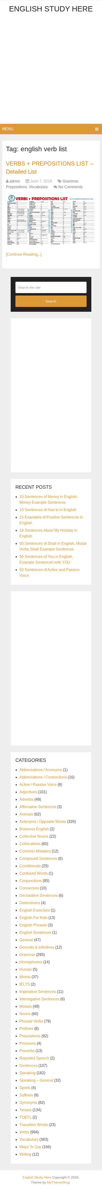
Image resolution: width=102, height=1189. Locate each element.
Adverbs (26, 799)
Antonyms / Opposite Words (42, 822)
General (26, 940)
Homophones (30, 962)
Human (25, 969)
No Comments (70, 187)
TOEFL (25, 1117)
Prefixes (26, 1029)
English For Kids (33, 918)
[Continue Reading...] (24, 254)
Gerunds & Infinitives (36, 947)
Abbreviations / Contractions (43, 777)
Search (51, 301)
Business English (34, 829)
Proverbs (27, 1051)
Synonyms (28, 1103)
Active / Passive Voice (38, 785)
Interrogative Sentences (39, 999)
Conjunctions (30, 881)
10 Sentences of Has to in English (47, 510)
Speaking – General (36, 1080)
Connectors (29, 888)
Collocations (30, 844)
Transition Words (33, 1125)
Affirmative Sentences (37, 807)
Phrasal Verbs (31, 1021)
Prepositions (16, 187)
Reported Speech (34, 1058)
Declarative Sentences (38, 895)
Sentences (28, 1066)
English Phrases (33, 925)
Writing (25, 1154)
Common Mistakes (35, 851)
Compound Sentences (38, 859)
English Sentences (35, 932)
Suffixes (26, 1095)
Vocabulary (38, 187)
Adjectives (28, 792)
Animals (26, 814)
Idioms (25, 977)
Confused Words (33, 873)
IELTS (24, 984)
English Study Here (51, 9)
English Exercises (34, 910)
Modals (25, 1006)
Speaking (27, 1073)
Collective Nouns (33, 836)
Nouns (25, 1014)
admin (14, 181)
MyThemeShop (58, 1182)
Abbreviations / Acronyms (40, 770)
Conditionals (30, 866)
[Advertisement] (51, 70)
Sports (24, 1088)
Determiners (29, 903)
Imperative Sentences (37, 992)
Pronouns (27, 1043)
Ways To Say (30, 1147)
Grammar (70, 181)
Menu (8, 129)
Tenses (25, 1110)
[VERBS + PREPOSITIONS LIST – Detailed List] (51, 220)
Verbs (24, 1132)
